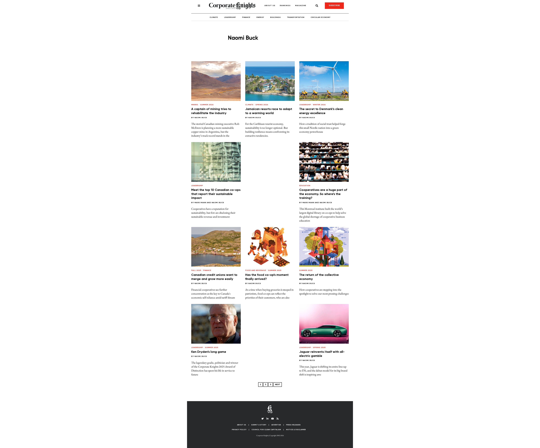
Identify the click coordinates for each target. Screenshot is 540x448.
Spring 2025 (319, 347)
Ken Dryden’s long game (208, 351)
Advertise (276, 425)
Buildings (275, 17)
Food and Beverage (255, 270)
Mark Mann (200, 203)
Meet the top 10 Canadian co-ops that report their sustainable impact (215, 194)
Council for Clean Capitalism (266, 429)
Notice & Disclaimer (296, 429)
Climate (214, 17)
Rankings (285, 5)
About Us (270, 5)
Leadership (230, 17)
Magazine (300, 5)
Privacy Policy (239, 429)
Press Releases (293, 425)
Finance (246, 17)
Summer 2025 (274, 270)
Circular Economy (320, 17)
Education (304, 186)
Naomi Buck (200, 118)
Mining (194, 105)
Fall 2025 (196, 270)
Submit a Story (258, 425)
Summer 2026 (207, 105)
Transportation (295, 17)
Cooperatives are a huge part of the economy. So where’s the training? (323, 194)
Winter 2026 (319, 105)
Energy (260, 17)
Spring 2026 (262, 105)
